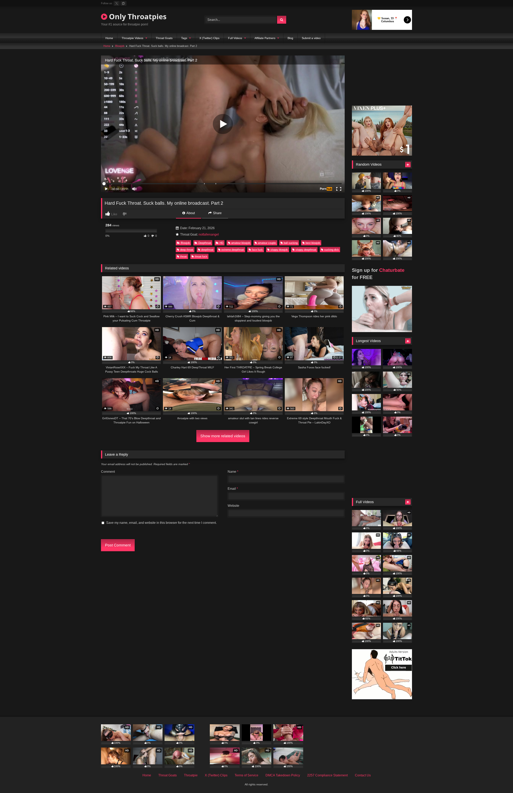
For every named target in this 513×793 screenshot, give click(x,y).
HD (221, 242)
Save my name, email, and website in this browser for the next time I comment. (161, 522)
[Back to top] (500, 781)
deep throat (186, 249)
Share (217, 213)
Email (233, 488)
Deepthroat (204, 242)
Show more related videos (222, 436)
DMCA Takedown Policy (283, 775)
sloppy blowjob (279, 249)
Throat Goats (164, 38)
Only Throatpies (137, 16)
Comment (108, 471)
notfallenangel (209, 234)
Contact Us (363, 775)
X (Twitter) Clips (209, 38)
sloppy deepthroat (306, 249)
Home (109, 38)
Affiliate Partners (264, 38)
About (190, 213)
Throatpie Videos (132, 38)
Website (233, 505)
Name (233, 471)
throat (183, 256)
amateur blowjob (240, 242)
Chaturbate (391, 270)
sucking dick (331, 249)
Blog (290, 38)
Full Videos (235, 38)
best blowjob (313, 242)
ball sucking (291, 242)
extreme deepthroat (232, 249)
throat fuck (201, 256)
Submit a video (311, 38)
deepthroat (207, 249)
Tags (184, 38)
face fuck (257, 249)
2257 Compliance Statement (327, 775)
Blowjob (119, 45)
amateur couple (267, 242)
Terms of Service (246, 775)
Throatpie (191, 775)
